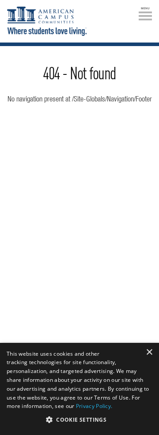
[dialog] (79, 389)
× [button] (149, 352)
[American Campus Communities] (47, 22)
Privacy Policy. (94, 406)
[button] (79, 419)
